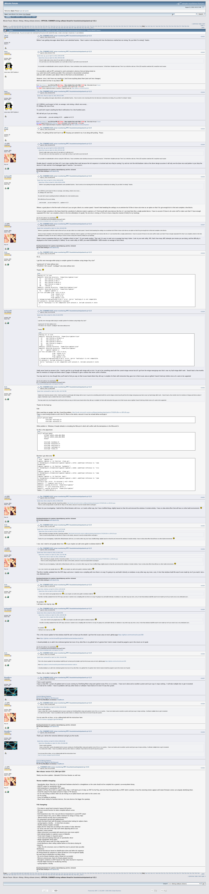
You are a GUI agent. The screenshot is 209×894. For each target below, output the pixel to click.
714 (67, 26)
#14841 (203, 36)
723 (90, 26)
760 (188, 26)
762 (7, 27)
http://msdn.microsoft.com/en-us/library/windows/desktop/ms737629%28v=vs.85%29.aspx (101, 412)
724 (93, 26)
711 (59, 26)
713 (64, 26)
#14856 (203, 654)
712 (62, 26)
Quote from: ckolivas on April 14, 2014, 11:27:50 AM (51, 529)
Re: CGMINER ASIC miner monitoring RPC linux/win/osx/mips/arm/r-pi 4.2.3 (66, 36)
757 (180, 26)
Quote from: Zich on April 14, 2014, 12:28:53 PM (50, 613)
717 (75, 26)
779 (51, 27)
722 (88, 26)
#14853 (203, 549)
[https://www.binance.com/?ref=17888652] (8, 264)
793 (88, 27)
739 (132, 26)
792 (85, 27)
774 (38, 27)
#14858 (203, 703)
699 (28, 26)
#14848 (203, 253)
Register (28, 16)
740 (135, 26)
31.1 (24, 14)
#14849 (203, 311)
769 (25, 27)
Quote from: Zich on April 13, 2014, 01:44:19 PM (50, 315)
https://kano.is (43, 85)
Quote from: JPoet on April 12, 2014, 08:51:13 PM (50, 95)
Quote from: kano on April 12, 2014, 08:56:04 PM (50, 180)
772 (33, 27)
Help (13, 16)
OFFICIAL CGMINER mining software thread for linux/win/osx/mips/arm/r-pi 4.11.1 (68, 21)
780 (54, 27)
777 (46, 27)
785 (67, 27)
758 (183, 26)
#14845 (203, 144)
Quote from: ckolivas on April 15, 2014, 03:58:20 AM (51, 741)
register (26, 11)
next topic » (203, 24)
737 (127, 26)
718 (77, 26)
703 (38, 26)
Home (8, 16)
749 (159, 26)
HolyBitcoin (60, 699)
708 (51, 26)
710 (57, 26)
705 (44, 26)
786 (70, 27)
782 (59, 27)
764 (12, 27)
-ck (5, 143)
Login (23, 16)
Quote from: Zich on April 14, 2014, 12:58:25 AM (50, 500)
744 (146, 26)
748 (156, 26)
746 (151, 26)
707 (49, 26)
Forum (98, 85)
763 (9, 27)
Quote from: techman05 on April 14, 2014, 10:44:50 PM (51, 657)
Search (18, 16)
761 (4, 27)
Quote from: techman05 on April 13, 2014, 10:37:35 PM (51, 391)
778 (49, 27)
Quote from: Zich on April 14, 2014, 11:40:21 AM (50, 552)
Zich (5, 252)
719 (80, 26)
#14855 (203, 609)
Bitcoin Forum (7, 21)
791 (83, 27)
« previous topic (197, 24)
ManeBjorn (8, 677)
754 (172, 26)
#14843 (203, 92)
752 (167, 26)
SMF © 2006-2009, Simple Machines (111, 890)
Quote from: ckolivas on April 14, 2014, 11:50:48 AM (51, 589)
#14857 (203, 678)
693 (12, 26)
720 (83, 26)
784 (64, 27)
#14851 (203, 497)
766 (17, 27)
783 (62, 27)
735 (122, 26)
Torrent (28, 14)
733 (117, 26)
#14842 (203, 52)
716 (72, 26)
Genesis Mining (40, 696)
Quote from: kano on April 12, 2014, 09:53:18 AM (51, 57)
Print (203, 27)
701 (33, 26)
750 (162, 26)
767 (20, 27)
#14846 (203, 176)
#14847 (203, 224)
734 (119, 26)
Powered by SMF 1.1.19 (94, 890)
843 (92, 27)
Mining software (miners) (32, 21)
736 (124, 26)
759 (185, 26)
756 (177, 26)
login (20, 11)
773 (36, 27)
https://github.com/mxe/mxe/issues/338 (130, 635)
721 (85, 26)
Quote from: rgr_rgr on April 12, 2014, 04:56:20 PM (50, 55)
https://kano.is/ (53, 86)
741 (138, 26)
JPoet (6, 36)
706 (46, 26)
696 (20, 26)
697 (23, 26)
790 (80, 27)
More (33, 16)
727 (101, 26)
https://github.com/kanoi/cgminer (80, 88)
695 (17, 26)
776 (43, 27)
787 (72, 27)
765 (15, 27)
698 (25, 26)
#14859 (203, 732)
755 (175, 26)
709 (54, 26)
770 (28, 27)
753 (170, 26)
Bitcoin (15, 21)
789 (77, 27)
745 (149, 26)
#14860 (203, 768)
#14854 (203, 585)
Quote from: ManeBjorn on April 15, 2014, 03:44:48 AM (51, 707)
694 (15, 26)
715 (70, 26)
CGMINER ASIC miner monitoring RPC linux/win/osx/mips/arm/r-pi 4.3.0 (64, 767)
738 (130, 26)
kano (6, 51)
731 (111, 26)
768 (23, 27)
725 (96, 26)
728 (104, 26)
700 (30, 26)
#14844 (203, 128)
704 (41, 26)
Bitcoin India (40, 698)
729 (106, 26)
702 (36, 26)
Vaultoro (48, 696)
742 (140, 26)
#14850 (203, 387)
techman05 (8, 176)
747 (154, 26)
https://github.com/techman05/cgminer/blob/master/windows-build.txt (61, 638)
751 (164, 26)
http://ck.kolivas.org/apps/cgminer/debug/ (50, 719)
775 (41, 27)
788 (75, 27)
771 (30, 27)
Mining (21, 21)
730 (109, 26)
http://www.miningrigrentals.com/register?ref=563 (50, 221)
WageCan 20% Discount (51, 698)
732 (114, 26)
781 (57, 27)
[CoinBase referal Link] (8, 188)
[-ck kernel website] (8, 168)
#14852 (203, 525)
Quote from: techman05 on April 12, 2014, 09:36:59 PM (51, 228)
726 (98, 26)
